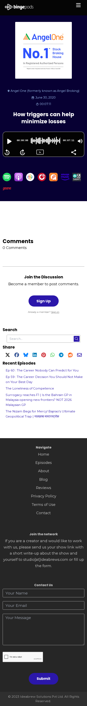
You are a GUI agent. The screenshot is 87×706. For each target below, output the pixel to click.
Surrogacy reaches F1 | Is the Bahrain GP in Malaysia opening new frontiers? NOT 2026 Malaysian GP (39, 400)
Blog (43, 479)
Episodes (43, 462)
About (43, 471)
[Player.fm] (42, 180)
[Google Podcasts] (30, 180)
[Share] (73, 152)
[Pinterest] (43, 355)
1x (40, 152)
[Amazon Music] (65, 180)
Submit (43, 678)
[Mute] (80, 141)
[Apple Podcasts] (18, 180)
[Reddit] (70, 355)
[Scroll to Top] (79, 684)
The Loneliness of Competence (30, 388)
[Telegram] (61, 355)
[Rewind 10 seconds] (7, 152)
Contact (43, 513)
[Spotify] (7, 180)
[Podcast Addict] (53, 180)
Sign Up (43, 301)
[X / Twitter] (7, 355)
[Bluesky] (25, 355)
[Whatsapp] (52, 355)
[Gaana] (7, 191)
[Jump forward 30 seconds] (22, 152)
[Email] (79, 355)
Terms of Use (43, 504)
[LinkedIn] (35, 355)
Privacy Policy (43, 496)
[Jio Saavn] (76, 180)
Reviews (43, 487)
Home (43, 454)
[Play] (9, 141)
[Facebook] (16, 355)
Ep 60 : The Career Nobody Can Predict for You (42, 370)
